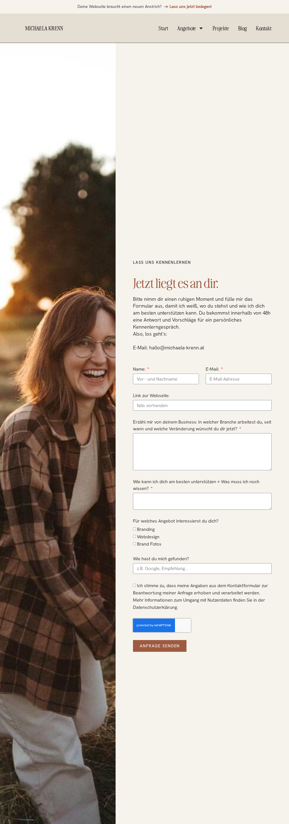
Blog (242, 28)
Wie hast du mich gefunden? (161, 559)
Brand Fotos (149, 544)
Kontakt (263, 28)
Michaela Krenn (44, 28)
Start (163, 28)
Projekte (221, 28)
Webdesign (148, 537)
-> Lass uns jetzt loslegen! (188, 6)
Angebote (186, 28)
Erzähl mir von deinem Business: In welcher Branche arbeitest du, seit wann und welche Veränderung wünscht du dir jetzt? (202, 425)
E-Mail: (213, 369)
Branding (146, 529)
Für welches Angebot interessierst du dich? (176, 521)
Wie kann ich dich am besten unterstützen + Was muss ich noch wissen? (196, 485)
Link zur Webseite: (151, 395)
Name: (140, 369)
